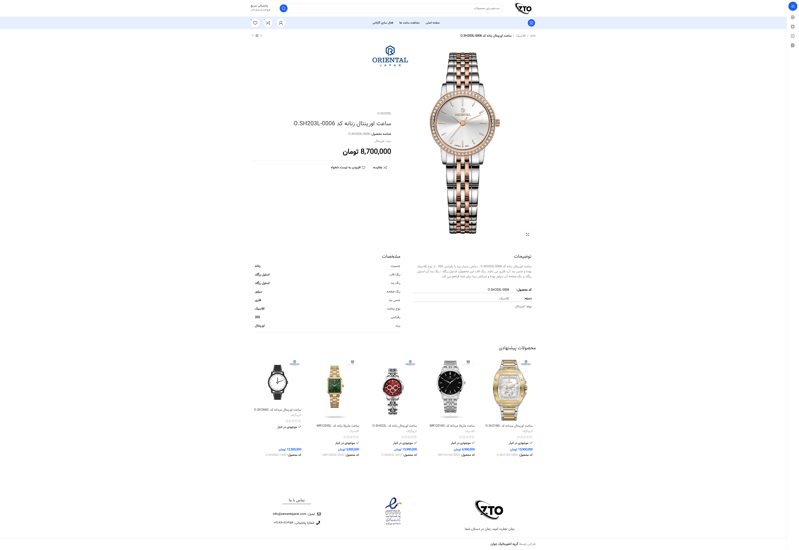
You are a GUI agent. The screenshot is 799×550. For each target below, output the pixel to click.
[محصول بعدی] (253, 36)
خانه (532, 35)
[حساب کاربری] (280, 23)
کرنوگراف (527, 431)
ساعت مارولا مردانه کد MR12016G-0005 (452, 428)
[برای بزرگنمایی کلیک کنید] (527, 234)
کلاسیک (520, 35)
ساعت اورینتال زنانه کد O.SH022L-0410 (394, 428)
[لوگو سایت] (523, 8)
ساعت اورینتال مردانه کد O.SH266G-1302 (277, 412)
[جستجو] (284, 8)
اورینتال (379, 141)
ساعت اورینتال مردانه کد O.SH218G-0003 (509, 428)
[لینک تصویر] (489, 509)
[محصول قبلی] (261, 36)
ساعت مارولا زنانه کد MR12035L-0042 (338, 428)
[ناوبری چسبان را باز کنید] (531, 23)
